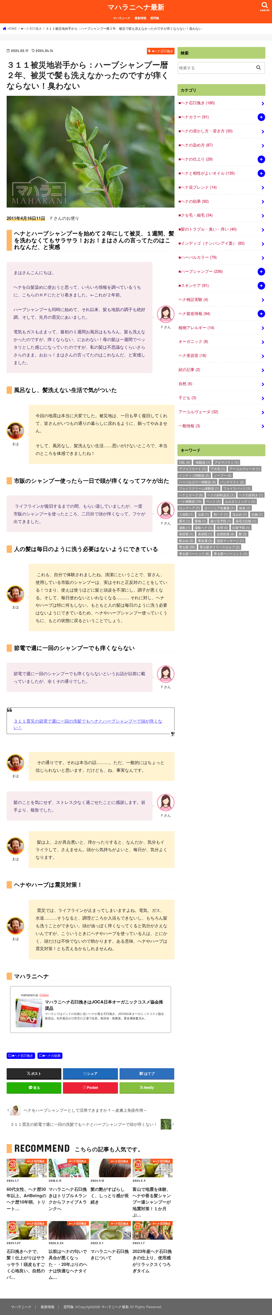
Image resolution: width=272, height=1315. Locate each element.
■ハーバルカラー (197, 257)
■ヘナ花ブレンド (197, 187)
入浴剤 (186, 514)
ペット (213, 501)
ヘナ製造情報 (194, 313)
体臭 (244, 508)
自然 (185, 383)
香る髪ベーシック (194, 553)
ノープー (222, 475)
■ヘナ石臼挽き (22, 1055)
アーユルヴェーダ (198, 411)
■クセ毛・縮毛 (195, 215)
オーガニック (193, 341)
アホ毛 (218, 468)
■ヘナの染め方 (195, 145)
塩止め (239, 514)
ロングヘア (189, 508)
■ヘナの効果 (52, 1055)
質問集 (154, 18)
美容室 (186, 534)
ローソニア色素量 (219, 508)
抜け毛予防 (220, 521)
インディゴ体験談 (194, 475)
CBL (184, 462)
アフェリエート (192, 468)
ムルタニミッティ (240, 501)
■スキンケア (193, 285)
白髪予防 (241, 527)
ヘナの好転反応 (221, 495)
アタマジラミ (227, 462)
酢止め (186, 540)
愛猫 (200, 521)
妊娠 (257, 514)
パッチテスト (232, 482)
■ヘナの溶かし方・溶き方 (205, 130)
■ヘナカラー (193, 116)
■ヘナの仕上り (195, 159)
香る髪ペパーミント (230, 553)
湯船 (184, 527)
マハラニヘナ (121, 18)
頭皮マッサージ (230, 540)
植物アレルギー (196, 327)
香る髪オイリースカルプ (220, 547)
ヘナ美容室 (192, 355)
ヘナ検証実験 (193, 299)
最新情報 (140, 18)
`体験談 (202, 462)
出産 (203, 514)
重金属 (205, 540)
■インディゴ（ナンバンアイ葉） (211, 243)
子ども (187, 397)
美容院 (205, 534)
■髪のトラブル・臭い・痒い (207, 229)
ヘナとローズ (191, 495)
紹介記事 (189, 369)
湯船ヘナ (203, 527)
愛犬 (184, 521)
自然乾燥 (225, 534)
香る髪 (187, 547)
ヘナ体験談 (190, 501)
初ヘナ (221, 514)
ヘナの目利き (251, 495)
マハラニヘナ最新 (136, 7)
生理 (222, 527)
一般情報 (189, 425)
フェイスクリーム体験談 (199, 488)
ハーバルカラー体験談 (197, 482)
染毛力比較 (246, 521)
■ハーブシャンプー (200, 271)
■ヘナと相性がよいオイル (206, 173)
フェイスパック (236, 488)
